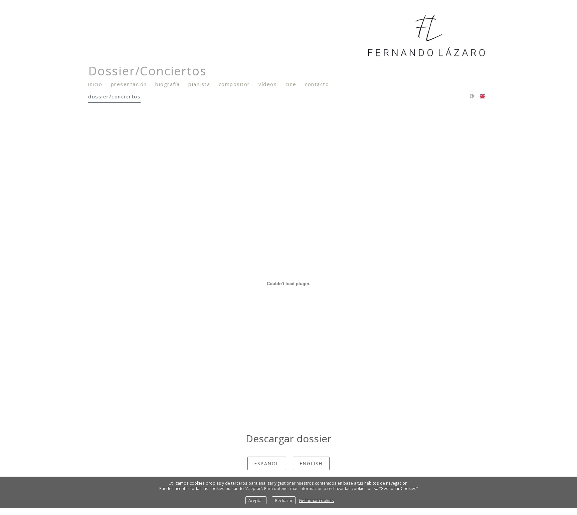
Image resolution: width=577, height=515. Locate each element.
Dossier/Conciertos (114, 96)
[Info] (472, 96)
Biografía (167, 84)
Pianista (199, 84)
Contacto (317, 84)
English (311, 463)
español (266, 463)
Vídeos (267, 84)
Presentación (129, 84)
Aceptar (255, 500)
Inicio (95, 84)
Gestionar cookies (316, 500)
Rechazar (284, 500)
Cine (291, 84)
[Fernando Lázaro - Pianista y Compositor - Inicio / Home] (285, 35)
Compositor (234, 84)
